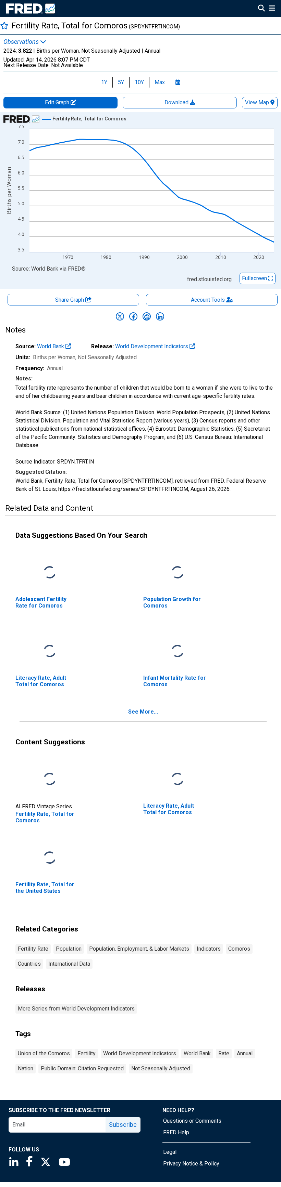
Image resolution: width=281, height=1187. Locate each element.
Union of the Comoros (44, 1053)
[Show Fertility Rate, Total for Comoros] (89, 118)
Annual (245, 1053)
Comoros (239, 948)
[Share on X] (120, 316)
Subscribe (123, 1124)
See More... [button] (143, 711)
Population (69, 948)
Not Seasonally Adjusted (160, 1068)
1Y (104, 82)
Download (177, 102)
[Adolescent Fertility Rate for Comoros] (49, 573)
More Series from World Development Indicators (76, 1008)
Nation (25, 1068)
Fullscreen (255, 278)
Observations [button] (21, 42)
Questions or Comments (192, 1121)
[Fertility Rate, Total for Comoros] (49, 779)
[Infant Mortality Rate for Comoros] (177, 651)
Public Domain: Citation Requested (82, 1068)
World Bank (51, 346)
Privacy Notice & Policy (191, 1163)
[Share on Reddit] (147, 316)
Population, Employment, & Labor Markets (139, 948)
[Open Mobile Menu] (272, 9)
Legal (169, 1152)
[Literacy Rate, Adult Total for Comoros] (49, 651)
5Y (121, 82)
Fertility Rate (33, 948)
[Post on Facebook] (133, 316)
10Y (139, 82)
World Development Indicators (152, 346)
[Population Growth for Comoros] (177, 573)
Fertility (86, 1053)
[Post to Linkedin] (160, 316)
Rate (223, 1053)
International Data (69, 964)
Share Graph (70, 300)
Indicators (209, 948)
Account (208, 300)
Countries (29, 964)
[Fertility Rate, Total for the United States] (49, 858)
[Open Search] (261, 9)
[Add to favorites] (4, 25)
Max (160, 82)
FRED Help (176, 1132)
